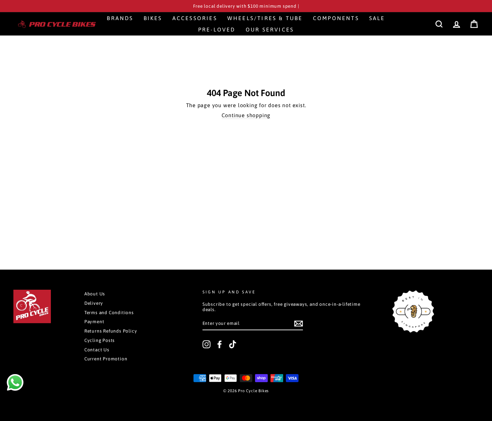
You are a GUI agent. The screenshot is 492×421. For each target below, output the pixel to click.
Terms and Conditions (109, 312)
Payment (94, 321)
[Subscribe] (298, 324)
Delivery (93, 303)
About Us (94, 293)
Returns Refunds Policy (110, 331)
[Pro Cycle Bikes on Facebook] (220, 344)
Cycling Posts (99, 340)
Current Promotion (106, 358)
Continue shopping (246, 115)
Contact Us (96, 349)
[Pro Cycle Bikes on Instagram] (206, 344)
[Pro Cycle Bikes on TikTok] (233, 344)
